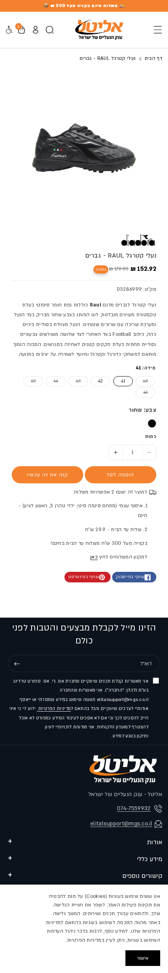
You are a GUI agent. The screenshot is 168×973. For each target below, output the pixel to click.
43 (74, 381)
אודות (154, 842)
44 (52, 381)
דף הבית (152, 58)
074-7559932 (133, 808)
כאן (94, 557)
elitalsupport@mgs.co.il (121, 823)
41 (123, 381)
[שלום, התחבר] (35, 29)
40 (142, 381)
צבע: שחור (142, 410)
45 (29, 381)
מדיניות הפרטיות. (54, 709)
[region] (84, 929)
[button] (155, 29)
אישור (142, 958)
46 (142, 392)
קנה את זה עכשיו (47, 475)
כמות (150, 436)
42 (100, 381)
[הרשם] (16, 663)
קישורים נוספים (142, 876)
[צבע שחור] (152, 423)
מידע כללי (149, 859)
